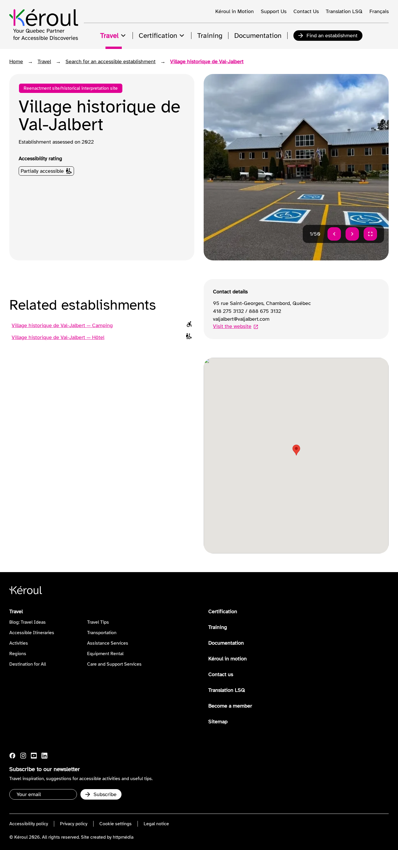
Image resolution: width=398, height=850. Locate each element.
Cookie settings (115, 823)
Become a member (230, 706)
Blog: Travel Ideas (27, 622)
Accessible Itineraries (31, 633)
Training (217, 627)
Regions (17, 654)
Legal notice (156, 824)
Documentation (226, 643)
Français (379, 11)
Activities (18, 643)
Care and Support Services (114, 664)
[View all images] (370, 234)
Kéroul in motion (227, 658)
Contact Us (306, 11)
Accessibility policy (28, 824)
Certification (222, 611)
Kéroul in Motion (234, 11)
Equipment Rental (105, 654)
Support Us (273, 11)
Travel (44, 61)
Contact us (220, 674)
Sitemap (218, 721)
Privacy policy (73, 824)
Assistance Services (107, 643)
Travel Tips (98, 622)
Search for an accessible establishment (111, 61)
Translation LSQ (344, 11)
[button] (296, 450)
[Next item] (352, 234)
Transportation (102, 633)
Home (16, 61)
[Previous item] (334, 234)
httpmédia (123, 837)
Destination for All (27, 664)
